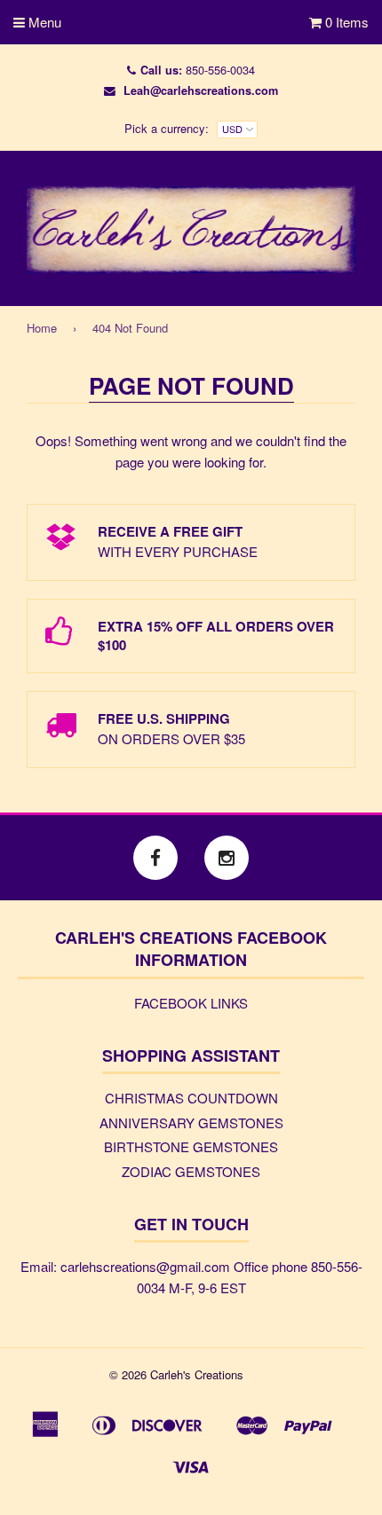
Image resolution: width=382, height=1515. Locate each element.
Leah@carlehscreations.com (200, 90)
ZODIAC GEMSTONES (191, 1171)
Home (42, 327)
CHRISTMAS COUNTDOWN (191, 1097)
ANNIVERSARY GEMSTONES (191, 1122)
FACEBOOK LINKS (191, 1002)
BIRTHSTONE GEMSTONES (191, 1146)
